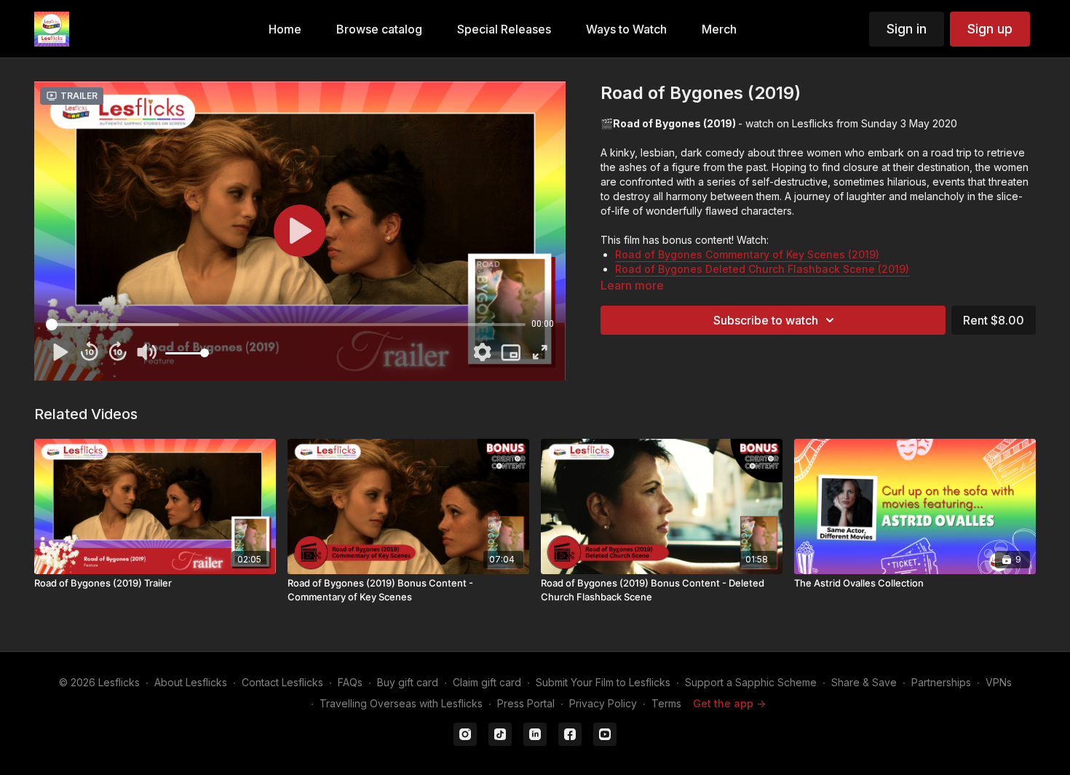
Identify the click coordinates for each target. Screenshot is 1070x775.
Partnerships (941, 682)
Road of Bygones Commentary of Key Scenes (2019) (747, 254)
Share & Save (864, 682)
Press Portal (526, 703)
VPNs (999, 682)
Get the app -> (729, 703)
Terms (666, 703)
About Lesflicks (190, 682)
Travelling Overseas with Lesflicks (401, 703)
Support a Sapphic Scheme (751, 682)
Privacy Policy (603, 703)
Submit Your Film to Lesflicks (603, 682)
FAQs (350, 682)
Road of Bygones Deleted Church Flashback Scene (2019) (762, 269)
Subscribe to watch (765, 320)
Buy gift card (407, 682)
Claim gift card (487, 682)
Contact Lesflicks (282, 682)
